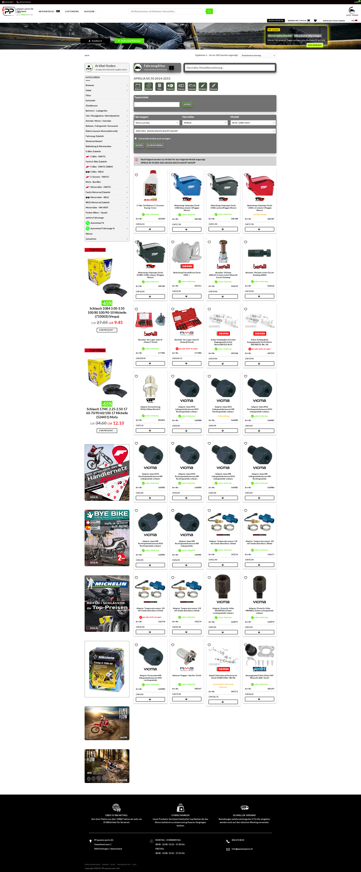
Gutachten (91, 239)
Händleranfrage (92, 864)
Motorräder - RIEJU (100, 197)
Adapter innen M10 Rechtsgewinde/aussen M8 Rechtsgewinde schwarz (187, 476)
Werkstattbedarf (94, 141)
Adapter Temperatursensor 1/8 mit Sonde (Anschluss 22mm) (150, 609)
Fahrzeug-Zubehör (95, 136)
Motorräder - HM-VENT (97, 207)
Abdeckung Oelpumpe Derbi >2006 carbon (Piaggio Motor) (223, 206)
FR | (353, 20)
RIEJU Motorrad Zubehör (98, 202)
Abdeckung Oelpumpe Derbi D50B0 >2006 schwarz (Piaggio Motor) (150, 275)
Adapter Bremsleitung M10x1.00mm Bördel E (150, 408)
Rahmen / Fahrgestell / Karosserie (102, 126)
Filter (88, 95)
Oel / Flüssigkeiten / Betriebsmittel (102, 116)
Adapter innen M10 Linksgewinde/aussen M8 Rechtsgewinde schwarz (223, 409)
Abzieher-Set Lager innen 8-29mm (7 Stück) (150, 341)
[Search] (209, 11)
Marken (105, 864)
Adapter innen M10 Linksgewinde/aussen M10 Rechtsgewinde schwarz (186, 409)
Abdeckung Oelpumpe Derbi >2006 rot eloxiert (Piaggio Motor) (259, 207)
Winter (89, 234)
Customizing (72, 11)
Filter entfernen (154, 145)
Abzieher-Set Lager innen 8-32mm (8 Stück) (186, 341)
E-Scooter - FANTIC (100, 177)
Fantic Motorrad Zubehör (98, 192)
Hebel (88, 90)
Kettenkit (90, 100)
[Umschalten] (127, 85)
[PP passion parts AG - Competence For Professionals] (17, 11)
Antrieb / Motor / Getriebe (98, 121)
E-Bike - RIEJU (97, 172)
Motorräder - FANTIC (101, 187)
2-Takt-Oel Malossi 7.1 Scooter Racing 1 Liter (150, 206)
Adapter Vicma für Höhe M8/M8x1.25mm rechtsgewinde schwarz (260, 610)
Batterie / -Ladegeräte (96, 111)
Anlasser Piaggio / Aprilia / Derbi (186, 675)
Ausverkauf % (97, 223)
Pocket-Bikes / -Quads (96, 212)
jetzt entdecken (314, 45)
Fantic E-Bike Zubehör (96, 161)
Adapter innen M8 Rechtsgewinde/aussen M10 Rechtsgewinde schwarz (150, 543)
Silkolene (89, 11)
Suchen (187, 104)
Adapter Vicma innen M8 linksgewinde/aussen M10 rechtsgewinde (150, 677)
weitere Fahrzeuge (95, 217)
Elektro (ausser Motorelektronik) (102, 131)
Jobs (134, 864)
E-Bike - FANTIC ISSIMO (102, 166)
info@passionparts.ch (242, 849)
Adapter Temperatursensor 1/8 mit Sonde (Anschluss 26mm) (187, 609)
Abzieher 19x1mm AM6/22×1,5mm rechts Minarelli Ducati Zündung (223, 275)
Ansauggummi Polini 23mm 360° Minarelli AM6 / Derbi (260, 676)
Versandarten (124, 864)
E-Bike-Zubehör (93, 151)
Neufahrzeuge (46, 11)
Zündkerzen (92, 105)
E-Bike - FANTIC (98, 156)
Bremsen (90, 85)
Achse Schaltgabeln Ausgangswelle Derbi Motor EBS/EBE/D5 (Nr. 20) (259, 342)
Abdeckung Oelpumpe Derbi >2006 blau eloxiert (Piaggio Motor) (186, 207)
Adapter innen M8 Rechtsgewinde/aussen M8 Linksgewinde (187, 543)
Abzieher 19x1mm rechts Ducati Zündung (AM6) (259, 273)
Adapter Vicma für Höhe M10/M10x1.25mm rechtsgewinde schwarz (223, 610)
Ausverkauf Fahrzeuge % (103, 228)
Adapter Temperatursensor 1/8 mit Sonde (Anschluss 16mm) (223, 542)
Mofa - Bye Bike (93, 182)
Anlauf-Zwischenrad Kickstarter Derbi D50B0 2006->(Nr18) (223, 676)
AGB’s (113, 864)
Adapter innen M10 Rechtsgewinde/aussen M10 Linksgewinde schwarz (259, 409)
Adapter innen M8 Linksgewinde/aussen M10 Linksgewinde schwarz (223, 476)
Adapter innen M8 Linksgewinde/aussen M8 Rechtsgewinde (260, 476)
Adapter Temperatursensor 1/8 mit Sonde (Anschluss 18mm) (260, 542)
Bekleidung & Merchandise (98, 146)
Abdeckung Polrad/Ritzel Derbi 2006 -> (187, 273)
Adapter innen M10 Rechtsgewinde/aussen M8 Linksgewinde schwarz (150, 476)
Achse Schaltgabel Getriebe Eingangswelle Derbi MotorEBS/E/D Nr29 (223, 342)
